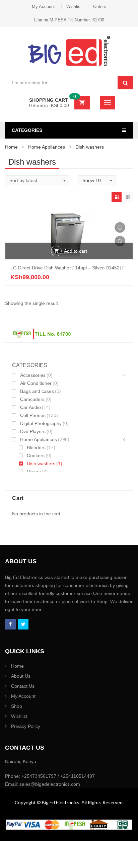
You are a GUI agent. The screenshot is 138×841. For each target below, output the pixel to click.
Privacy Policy (25, 726)
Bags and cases (37, 391)
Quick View (120, 241)
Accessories (33, 375)
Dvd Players (33, 431)
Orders (99, 6)
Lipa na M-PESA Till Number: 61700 (69, 19)
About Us (20, 676)
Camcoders (32, 399)
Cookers (36, 455)
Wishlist (74, 6)
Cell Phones (33, 415)
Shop (16, 706)
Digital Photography (41, 423)
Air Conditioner (36, 383)
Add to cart (75, 251)
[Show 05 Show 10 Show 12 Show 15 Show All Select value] (97, 180)
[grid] (117, 197)
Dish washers (41, 463)
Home (11, 147)
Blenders (36, 447)
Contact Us (22, 686)
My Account (43, 6)
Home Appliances (46, 147)
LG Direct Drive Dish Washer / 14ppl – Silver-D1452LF (67, 267)
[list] (128, 197)
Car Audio (30, 407)
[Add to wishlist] (120, 227)
